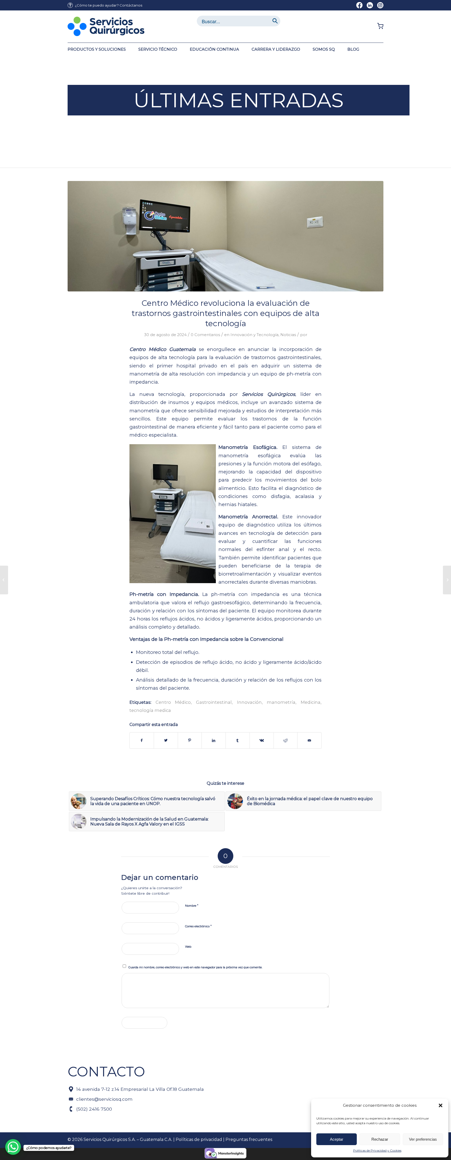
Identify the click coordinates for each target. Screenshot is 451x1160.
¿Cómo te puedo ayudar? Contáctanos (108, 5)
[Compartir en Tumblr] (238, 740)
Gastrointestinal (214, 702)
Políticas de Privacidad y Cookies (377, 1150)
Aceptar (336, 1139)
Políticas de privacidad (199, 1139)
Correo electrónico (198, 926)
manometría (281, 702)
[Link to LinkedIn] (370, 5)
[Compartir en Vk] (262, 740)
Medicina (311, 702)
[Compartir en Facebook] (142, 740)
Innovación (249, 702)
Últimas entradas (239, 100)
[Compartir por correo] (309, 740)
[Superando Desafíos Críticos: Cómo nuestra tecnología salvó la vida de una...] (447, 580)
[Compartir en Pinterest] (190, 740)
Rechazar (379, 1139)
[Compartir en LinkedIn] (213, 740)
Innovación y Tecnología (254, 334)
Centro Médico (173, 702)
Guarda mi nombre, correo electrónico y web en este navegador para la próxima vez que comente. (195, 967)
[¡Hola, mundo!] (4, 580)
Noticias (288, 334)
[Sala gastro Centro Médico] (225, 236)
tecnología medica (150, 710)
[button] (440, 1105)
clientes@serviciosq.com (104, 1099)
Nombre (191, 905)
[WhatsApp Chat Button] (13, 1147)
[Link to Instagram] (380, 5)
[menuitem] (105, 5)
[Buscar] (275, 21)
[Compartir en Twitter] (166, 740)
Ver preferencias (423, 1139)
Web (188, 946)
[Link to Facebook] (359, 5)
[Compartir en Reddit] (286, 740)
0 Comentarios (205, 334)
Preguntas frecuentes (248, 1139)
